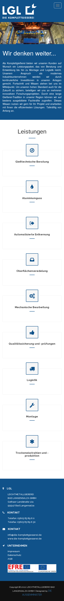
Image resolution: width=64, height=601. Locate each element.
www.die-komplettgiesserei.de (25, 538)
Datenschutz (14, 555)
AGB (10, 559)
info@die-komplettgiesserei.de (25, 535)
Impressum (14, 551)
